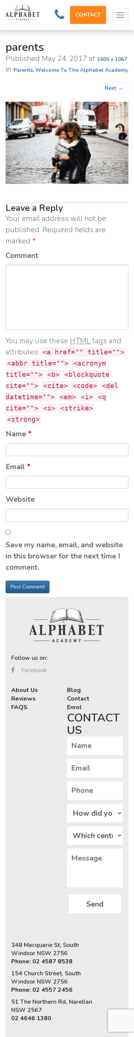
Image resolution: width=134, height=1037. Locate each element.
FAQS (19, 707)
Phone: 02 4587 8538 (42, 961)
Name (19, 434)
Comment (22, 255)
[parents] (67, 143)
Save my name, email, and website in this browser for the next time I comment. (64, 556)
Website (20, 499)
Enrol (74, 707)
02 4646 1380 (31, 1018)
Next (114, 88)
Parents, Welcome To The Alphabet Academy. (70, 70)
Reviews (23, 699)
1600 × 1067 (112, 59)
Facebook (33, 670)
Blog (74, 690)
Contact (78, 699)
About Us (24, 690)
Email (18, 467)
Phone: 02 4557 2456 (42, 990)
